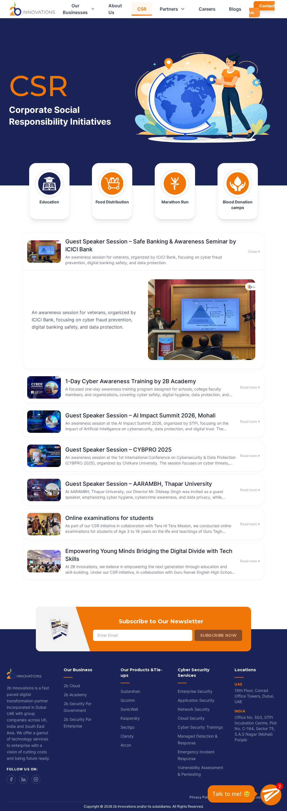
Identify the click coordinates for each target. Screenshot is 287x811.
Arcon (126, 745)
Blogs (235, 9)
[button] (270, 794)
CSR (141, 9)
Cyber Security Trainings (200, 727)
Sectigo (128, 727)
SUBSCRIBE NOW (218, 635)
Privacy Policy (200, 797)
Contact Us (262, 9)
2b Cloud (72, 685)
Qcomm (128, 700)
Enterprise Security (195, 691)
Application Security (196, 700)
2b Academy (75, 694)
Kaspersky (130, 718)
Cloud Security (191, 718)
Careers (207, 9)
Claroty (127, 736)
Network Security (194, 709)
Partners (169, 9)
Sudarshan (130, 691)
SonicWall (129, 709)
